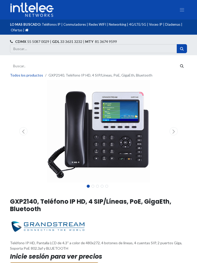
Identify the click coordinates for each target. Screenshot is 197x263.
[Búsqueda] (182, 48)
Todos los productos (26, 75)
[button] (23, 131)
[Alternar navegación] (182, 10)
